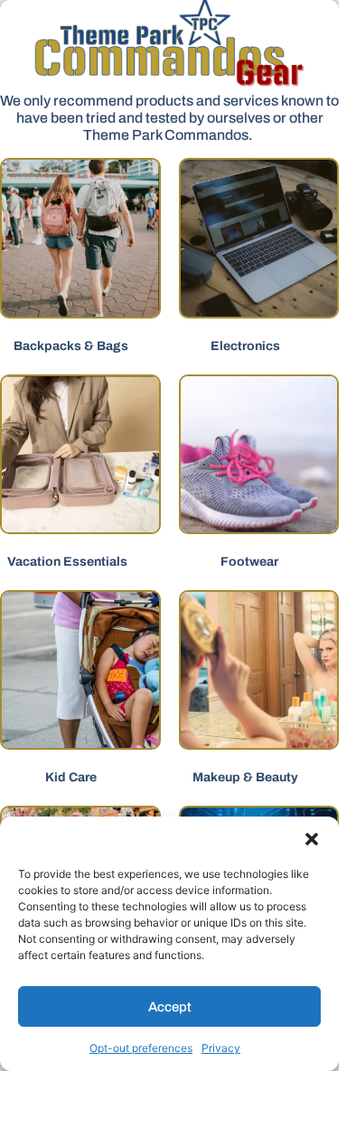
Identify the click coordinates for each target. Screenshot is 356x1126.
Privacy (220, 1048)
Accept (170, 1007)
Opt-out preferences (140, 1048)
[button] (312, 839)
